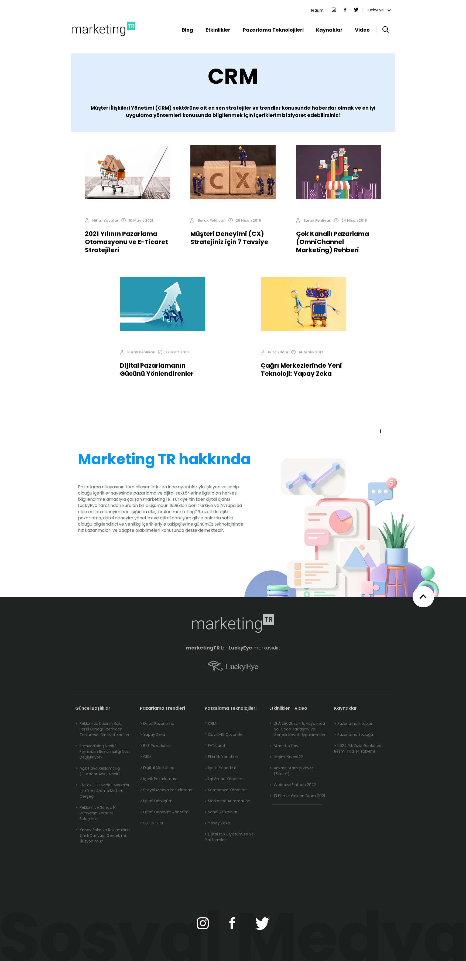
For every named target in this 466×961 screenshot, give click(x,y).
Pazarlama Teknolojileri (273, 29)
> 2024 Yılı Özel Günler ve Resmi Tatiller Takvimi (357, 748)
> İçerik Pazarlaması (158, 778)
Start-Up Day (283, 746)
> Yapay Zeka (152, 734)
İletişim (317, 10)
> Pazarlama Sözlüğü (353, 734)
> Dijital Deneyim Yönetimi (164, 812)
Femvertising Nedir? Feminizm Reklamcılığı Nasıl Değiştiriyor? (102, 751)
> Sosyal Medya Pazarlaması (166, 790)
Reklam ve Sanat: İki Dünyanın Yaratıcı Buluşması (95, 813)
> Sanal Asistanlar (221, 812)
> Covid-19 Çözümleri (225, 734)
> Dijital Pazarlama (157, 723)
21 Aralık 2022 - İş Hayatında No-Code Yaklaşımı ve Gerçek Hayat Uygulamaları (297, 729)
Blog (187, 29)
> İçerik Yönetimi (220, 767)
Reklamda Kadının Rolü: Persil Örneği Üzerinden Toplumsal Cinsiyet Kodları (102, 729)
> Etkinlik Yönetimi (221, 756)
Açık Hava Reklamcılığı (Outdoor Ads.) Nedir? (98, 771)
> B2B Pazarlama (155, 745)
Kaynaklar (329, 29)
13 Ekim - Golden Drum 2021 (297, 795)
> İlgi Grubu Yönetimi (224, 778)
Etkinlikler (217, 29)
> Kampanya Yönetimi (225, 790)
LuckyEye (376, 10)
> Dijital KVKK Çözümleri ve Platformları (229, 836)
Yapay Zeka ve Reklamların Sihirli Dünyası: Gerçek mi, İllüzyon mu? (102, 835)
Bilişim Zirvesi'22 (286, 757)
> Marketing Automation (227, 801)
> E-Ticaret (215, 745)
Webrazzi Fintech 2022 (292, 784)
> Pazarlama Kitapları (353, 723)
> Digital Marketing (157, 767)
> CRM (146, 756)
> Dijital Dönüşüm (156, 801)
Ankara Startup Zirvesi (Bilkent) (291, 770)
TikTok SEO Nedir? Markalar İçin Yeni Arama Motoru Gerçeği (102, 790)
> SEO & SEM (151, 823)
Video (362, 29)
